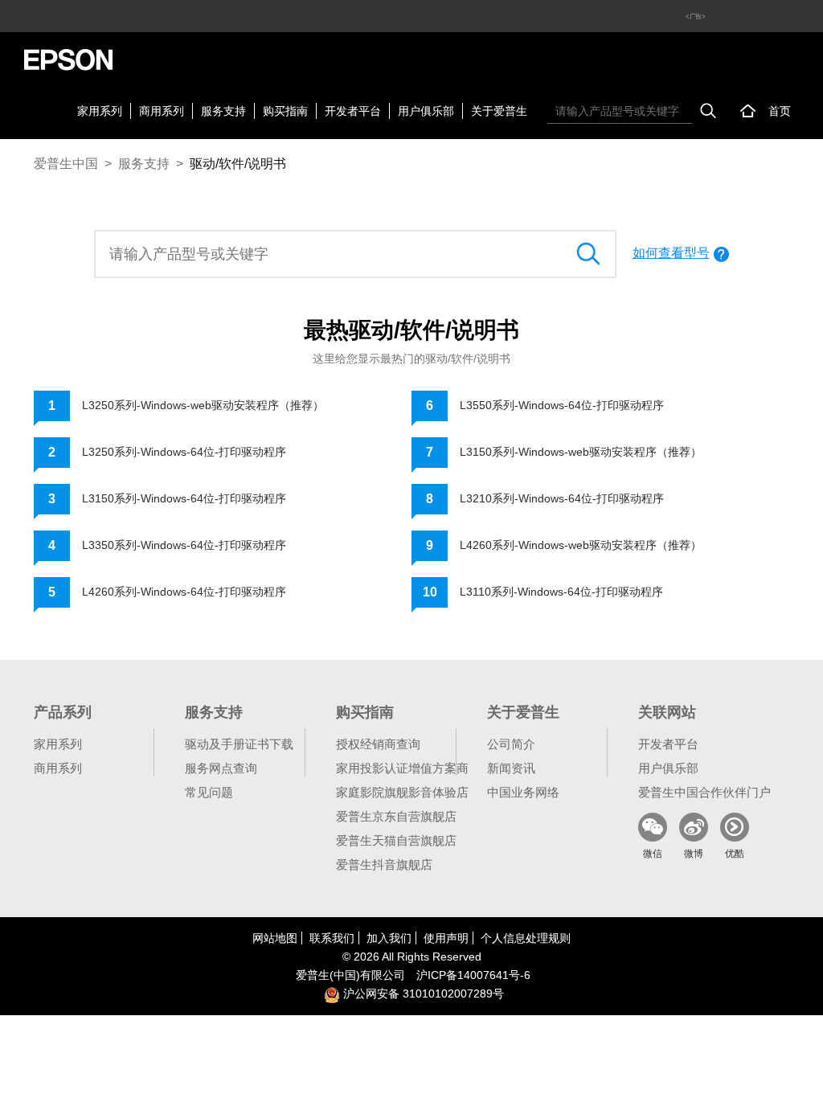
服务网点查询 (221, 768)
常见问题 (209, 792)
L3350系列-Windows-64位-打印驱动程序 (184, 545)
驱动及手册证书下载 (239, 744)
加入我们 (389, 938)
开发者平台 (353, 110)
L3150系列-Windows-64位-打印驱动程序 (184, 498)
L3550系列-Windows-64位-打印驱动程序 (562, 405)
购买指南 (285, 110)
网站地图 (274, 938)
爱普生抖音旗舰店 (384, 864)
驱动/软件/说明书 (238, 163)
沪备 (473, 975)
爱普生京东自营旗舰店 (396, 816)
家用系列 (99, 110)
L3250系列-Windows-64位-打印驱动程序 (184, 451)
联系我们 (331, 938)
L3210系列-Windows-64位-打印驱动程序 (562, 498)
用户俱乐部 (426, 110)
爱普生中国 (66, 163)
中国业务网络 (523, 792)
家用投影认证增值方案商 (402, 768)
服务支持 (223, 110)
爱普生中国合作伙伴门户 (704, 792)
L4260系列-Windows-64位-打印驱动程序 (184, 591)
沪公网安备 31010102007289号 (422, 993)
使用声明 (446, 938)
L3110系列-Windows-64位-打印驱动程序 (561, 591)
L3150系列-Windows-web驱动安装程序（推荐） (581, 451)
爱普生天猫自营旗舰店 (396, 840)
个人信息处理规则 (526, 938)
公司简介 (511, 744)
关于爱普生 (499, 110)
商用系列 (161, 110)
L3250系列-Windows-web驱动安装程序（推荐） (203, 405)
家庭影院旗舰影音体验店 (402, 792)
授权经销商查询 (378, 744)
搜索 (708, 111)
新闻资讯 (511, 768)
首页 (779, 110)
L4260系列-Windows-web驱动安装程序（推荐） (581, 545)
